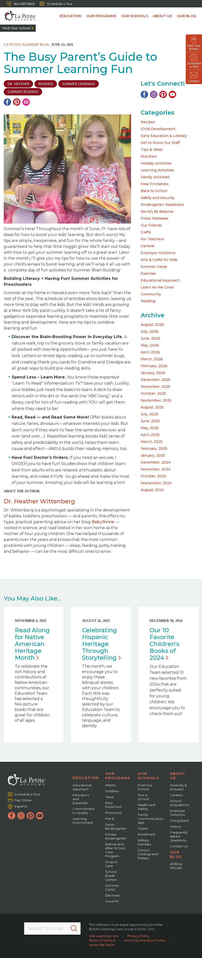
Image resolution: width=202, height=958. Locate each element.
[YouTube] (172, 94)
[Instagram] (153, 94)
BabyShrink (103, 522)
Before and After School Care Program (115, 850)
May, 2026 (150, 345)
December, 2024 (155, 462)
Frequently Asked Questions (178, 836)
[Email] (26, 102)
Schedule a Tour (60, 4)
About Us (162, 16)
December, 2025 (155, 379)
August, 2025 (152, 407)
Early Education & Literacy (164, 136)
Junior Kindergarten (116, 826)
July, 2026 (149, 331)
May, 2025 (150, 428)
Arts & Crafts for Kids (159, 259)
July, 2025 (149, 414)
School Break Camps (111, 876)
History (175, 826)
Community (151, 294)
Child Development (158, 129)
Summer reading (22, 91)
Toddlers (112, 791)
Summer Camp (154, 266)
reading (45, 83)
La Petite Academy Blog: (27, 44)
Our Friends (151, 225)
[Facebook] (7, 102)
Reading (148, 301)
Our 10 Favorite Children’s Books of (164, 644)
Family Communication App (151, 818)
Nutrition (149, 156)
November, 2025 (155, 386)
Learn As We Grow (157, 287)
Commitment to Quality (83, 811)
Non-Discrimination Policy (144, 940)
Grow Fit (111, 901)
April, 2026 (150, 352)
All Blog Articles (176, 866)
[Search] (74, 928)
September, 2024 (156, 483)
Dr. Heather (18, 83)
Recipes (148, 122)
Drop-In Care (111, 864)
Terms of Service (102, 940)
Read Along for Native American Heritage (32, 644)
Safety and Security (157, 197)
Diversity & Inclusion (178, 787)
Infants (110, 785)
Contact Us (179, 846)
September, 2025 (156, 400)
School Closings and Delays (148, 854)
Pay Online (23, 800)
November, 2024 (155, 469)
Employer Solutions (158, 253)
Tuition (143, 828)
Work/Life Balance (157, 211)
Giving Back (179, 821)
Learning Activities (157, 170)
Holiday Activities (156, 163)
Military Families (144, 842)
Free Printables (154, 184)
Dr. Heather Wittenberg (39, 501)
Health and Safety (146, 807)
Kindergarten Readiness (162, 204)
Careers (176, 795)
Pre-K (109, 819)
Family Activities (155, 177)
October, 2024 (153, 476)
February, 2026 (154, 366)
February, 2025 (154, 448)
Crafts (146, 232)
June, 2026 (150, 338)
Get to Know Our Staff (160, 142)
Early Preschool (113, 805)
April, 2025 (150, 435)
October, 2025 (153, 393)
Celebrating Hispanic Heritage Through (99, 644)
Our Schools (134, 16)
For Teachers (152, 239)
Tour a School (143, 797)
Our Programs (101, 16)
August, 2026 (152, 324)
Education (70, 16)
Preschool (113, 813)
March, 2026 (152, 359)
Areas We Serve (102, 945)
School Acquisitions (179, 803)
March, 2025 (152, 441)
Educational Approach (160, 280)
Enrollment (146, 834)
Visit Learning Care (104, 936)
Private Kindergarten (116, 836)
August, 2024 (152, 490)
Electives (112, 895)
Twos (109, 797)
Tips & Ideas (152, 149)
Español (21, 806)
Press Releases (154, 218)
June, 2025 (150, 421)
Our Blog (186, 16)
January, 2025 (153, 455)
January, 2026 (153, 373)
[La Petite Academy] (18, 16)
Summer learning (78, 83)
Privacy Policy (138, 936)
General (147, 246)
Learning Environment (83, 820)
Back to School (154, 191)
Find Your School (16, 28)
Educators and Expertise (81, 799)
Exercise (148, 273)
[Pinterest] (16, 102)
